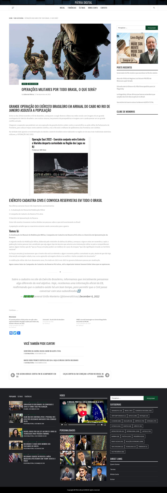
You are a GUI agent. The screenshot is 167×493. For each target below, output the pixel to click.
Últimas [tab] (20, 396)
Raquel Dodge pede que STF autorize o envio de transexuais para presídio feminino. (40, 432)
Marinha (115, 436)
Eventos (127, 426)
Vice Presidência (118, 452)
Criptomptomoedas (119, 416)
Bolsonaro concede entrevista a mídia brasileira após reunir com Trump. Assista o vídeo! (39, 458)
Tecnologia (131, 446)
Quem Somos (115, 464)
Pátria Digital (83, 2)
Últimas (82, 7)
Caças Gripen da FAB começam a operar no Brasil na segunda (83, 375)
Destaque (144, 416)
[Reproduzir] (62, 425)
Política (26, 402)
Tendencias (142, 446)
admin (26, 409)
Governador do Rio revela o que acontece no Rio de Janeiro (137, 73)
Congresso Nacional (143, 411)
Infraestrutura (118, 431)
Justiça (146, 431)
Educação (128, 421)
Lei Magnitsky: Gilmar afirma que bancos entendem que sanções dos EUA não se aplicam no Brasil (136, 95)
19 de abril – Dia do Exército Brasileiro (53, 319)
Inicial (62, 7)
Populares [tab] (12, 396)
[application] (83, 413)
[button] (137, 48)
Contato (104, 7)
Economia (116, 421)
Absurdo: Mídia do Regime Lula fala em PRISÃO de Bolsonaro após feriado (134, 79)
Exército (138, 426)
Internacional (33, 454)
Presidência (33, 402)
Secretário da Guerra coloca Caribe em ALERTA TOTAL (42, 351)
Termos (112, 469)
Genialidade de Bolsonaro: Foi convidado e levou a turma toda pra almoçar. (39, 405)
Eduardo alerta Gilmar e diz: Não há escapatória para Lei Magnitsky (136, 87)
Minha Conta (93, 7)
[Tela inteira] (105, 425)
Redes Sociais (41, 441)
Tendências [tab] (28, 396)
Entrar (112, 479)
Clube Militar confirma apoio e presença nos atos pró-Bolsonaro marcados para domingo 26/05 (40, 419)
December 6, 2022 (89, 296)
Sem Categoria (33, 84)
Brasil (26, 429)
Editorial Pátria (29, 94)
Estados (116, 426)
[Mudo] (102, 425)
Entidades (151, 421)
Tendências (72, 7)
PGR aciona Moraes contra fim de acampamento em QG (36, 375)
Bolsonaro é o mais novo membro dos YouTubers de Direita (37, 445)
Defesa (24, 84)
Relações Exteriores (134, 441)
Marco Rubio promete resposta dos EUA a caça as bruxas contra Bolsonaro (51, 360)
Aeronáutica (117, 411)
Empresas (139, 421)
